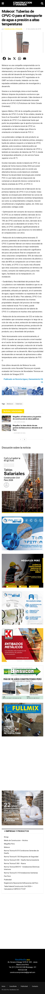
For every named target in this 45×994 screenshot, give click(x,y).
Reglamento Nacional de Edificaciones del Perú (21, 883)
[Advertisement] (22, 763)
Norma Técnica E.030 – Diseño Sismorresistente (21, 860)
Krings (6, 837)
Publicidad (8, 880)
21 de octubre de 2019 (33, 29)
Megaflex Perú (9, 844)
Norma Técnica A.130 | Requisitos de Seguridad (21, 857)
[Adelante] (24, 439)
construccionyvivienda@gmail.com (22, 972)
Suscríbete (13, 986)
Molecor (10, 404)
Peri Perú (7, 876)
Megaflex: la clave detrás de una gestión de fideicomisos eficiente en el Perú (27, 428)
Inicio (3, 986)
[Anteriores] (20, 439)
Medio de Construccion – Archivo (16, 840)
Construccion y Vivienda (13, 29)
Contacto (35, 986)
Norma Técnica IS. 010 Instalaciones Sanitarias (21, 873)
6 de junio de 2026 (19, 422)
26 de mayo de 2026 (19, 433)
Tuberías (19, 404)
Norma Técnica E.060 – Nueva (15, 863)
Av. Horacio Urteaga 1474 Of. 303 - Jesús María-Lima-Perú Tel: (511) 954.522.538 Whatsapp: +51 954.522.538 (22, 966)
